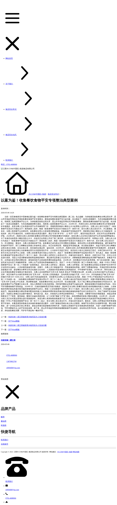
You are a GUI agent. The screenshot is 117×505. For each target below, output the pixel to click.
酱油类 (3, 421)
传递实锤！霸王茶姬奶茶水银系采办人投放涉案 (27, 317)
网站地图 (76, 452)
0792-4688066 (11, 355)
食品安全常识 (53, 194)
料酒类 (3, 425)
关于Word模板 (14, 321)
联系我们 (4, 440)
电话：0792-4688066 (9, 164)
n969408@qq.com (13, 368)
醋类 (3, 417)
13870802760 (11, 361)
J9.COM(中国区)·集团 (37, 194)
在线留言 (4, 444)
